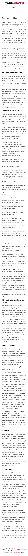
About (3, 5)
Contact (19, 5)
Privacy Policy (8, 549)
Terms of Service (13, 549)
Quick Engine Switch (16, 552)
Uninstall (24, 5)
